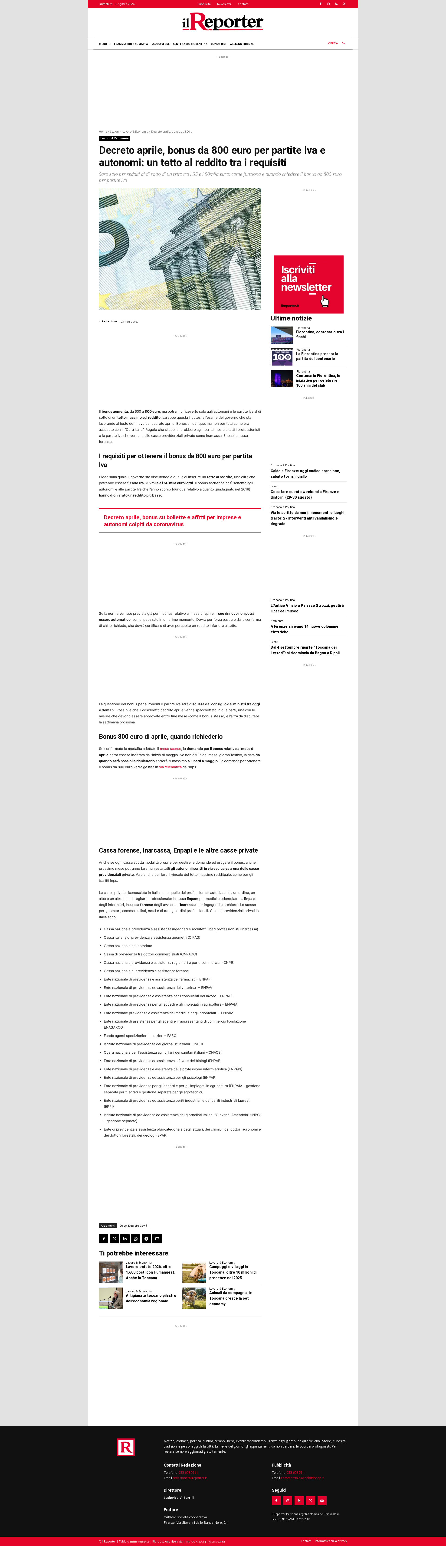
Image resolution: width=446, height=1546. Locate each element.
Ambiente (277, 621)
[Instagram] (328, 4)
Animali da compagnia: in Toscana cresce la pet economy (230, 1298)
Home (103, 132)
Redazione (109, 321)
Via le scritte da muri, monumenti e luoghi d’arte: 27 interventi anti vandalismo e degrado (307, 518)
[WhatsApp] (135, 1238)
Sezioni (114, 132)
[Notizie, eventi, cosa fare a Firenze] (223, 21)
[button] (337, 43)
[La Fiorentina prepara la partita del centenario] (282, 357)
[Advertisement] (223, 91)
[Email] (157, 1238)
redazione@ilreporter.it (190, 1478)
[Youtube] (322, 1500)
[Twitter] (344, 4)
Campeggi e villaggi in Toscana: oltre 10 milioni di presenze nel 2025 (232, 1272)
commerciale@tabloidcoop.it (302, 1478)
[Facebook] (320, 4)
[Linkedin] (125, 1238)
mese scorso (170, 748)
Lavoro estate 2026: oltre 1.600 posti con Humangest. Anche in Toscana (150, 1272)
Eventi (274, 486)
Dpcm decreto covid (133, 1226)
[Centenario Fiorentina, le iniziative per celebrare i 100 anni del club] (282, 378)
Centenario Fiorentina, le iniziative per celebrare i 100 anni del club (318, 380)
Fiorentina (303, 328)
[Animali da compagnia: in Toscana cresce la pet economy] (194, 1298)
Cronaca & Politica (283, 465)
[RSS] (336, 4)
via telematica (170, 767)
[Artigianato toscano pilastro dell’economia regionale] (111, 1298)
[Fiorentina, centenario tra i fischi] (282, 335)
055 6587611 (188, 1472)
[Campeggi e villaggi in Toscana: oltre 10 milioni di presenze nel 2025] (194, 1272)
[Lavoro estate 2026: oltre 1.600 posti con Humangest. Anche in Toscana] (111, 1272)
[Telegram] (146, 1238)
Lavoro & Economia (135, 132)
